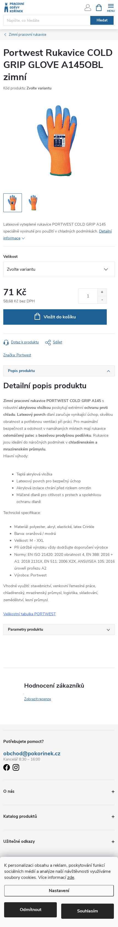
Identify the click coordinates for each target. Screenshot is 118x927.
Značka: (17, 355)
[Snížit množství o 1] (101, 299)
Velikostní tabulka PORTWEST (29, 614)
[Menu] (110, 7)
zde (70, 877)
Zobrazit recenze (37, 699)
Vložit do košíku (60, 317)
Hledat (102, 20)
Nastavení (59, 891)
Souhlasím (87, 911)
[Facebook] (6, 768)
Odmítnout (30, 910)
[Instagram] (16, 768)
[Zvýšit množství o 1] (101, 292)
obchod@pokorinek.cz (31, 753)
